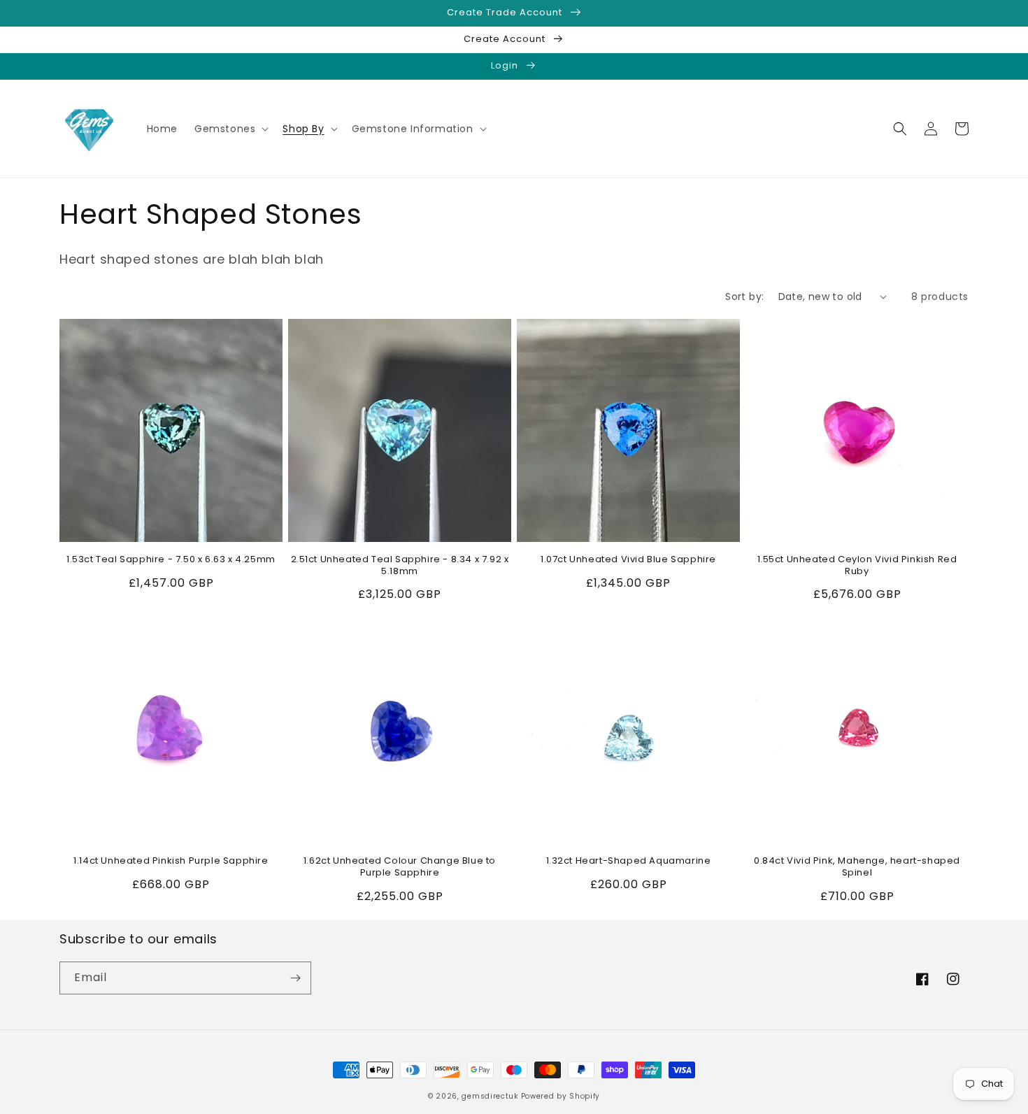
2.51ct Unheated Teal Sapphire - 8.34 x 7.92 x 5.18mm (400, 566)
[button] (230, 128)
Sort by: (744, 297)
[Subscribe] (295, 978)
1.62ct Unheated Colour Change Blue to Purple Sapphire (400, 867)
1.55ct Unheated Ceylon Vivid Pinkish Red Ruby (857, 566)
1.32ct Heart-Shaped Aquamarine (628, 861)
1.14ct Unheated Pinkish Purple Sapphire (170, 861)
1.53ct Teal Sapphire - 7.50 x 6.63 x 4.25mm (171, 560)
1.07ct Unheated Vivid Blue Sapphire (628, 560)
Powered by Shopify (561, 1096)
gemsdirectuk (489, 1096)
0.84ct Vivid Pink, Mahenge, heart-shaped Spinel (857, 867)
